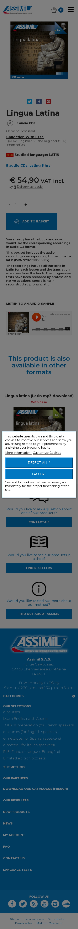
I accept (39, 474)
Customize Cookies (47, 453)
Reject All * (39, 463)
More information (18, 453)
